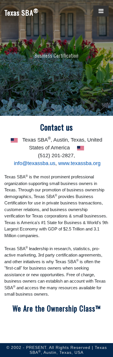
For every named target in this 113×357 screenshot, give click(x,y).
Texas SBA (21, 12)
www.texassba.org (79, 163)
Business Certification (57, 55)
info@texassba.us (34, 163)
